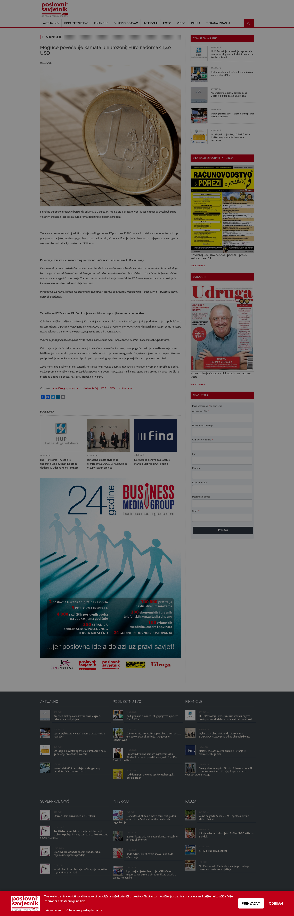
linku (83, 901)
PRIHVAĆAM (251, 903)
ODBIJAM (276, 903)
